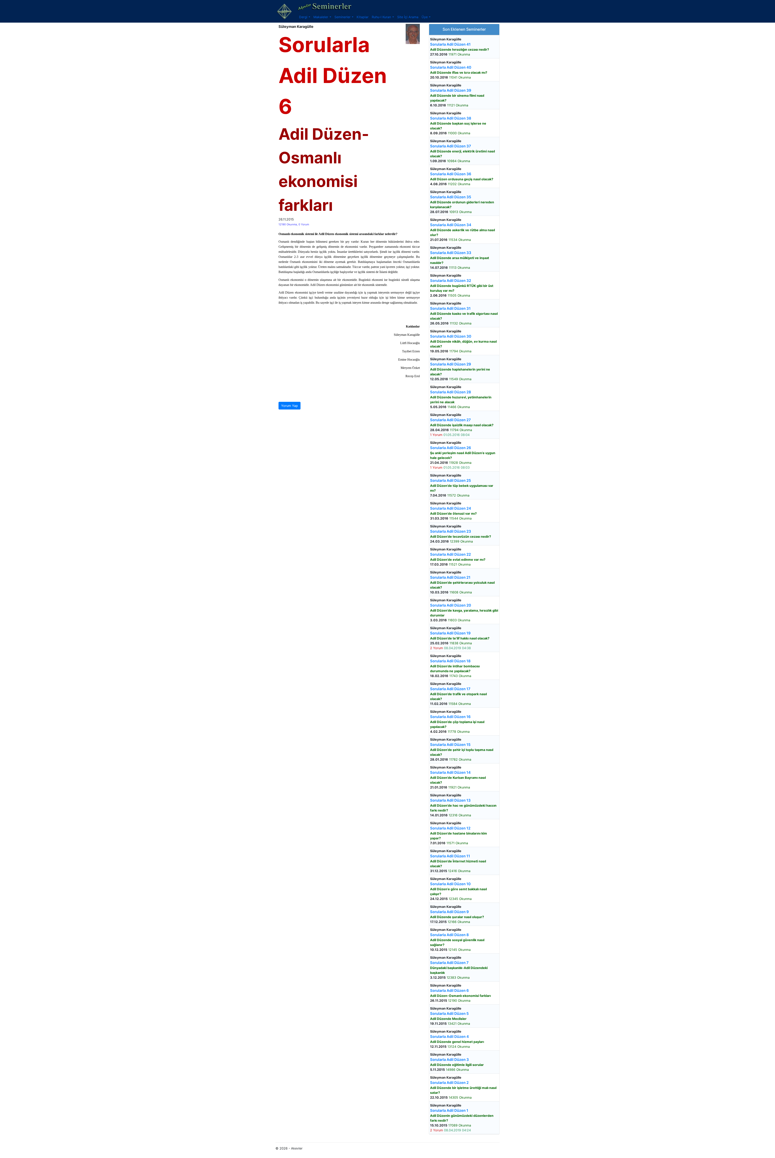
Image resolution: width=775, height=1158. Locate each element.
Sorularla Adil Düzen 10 (450, 884)
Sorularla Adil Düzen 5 (449, 1013)
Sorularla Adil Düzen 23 (450, 531)
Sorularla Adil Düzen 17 (450, 689)
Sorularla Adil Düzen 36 (450, 174)
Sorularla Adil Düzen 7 (449, 963)
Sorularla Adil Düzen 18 (450, 661)
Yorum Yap (289, 406)
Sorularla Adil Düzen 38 (450, 118)
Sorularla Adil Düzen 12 (450, 828)
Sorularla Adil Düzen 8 (449, 935)
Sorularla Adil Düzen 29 (450, 364)
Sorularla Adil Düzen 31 (450, 308)
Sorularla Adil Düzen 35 (450, 197)
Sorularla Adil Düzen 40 (450, 67)
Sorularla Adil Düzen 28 (450, 392)
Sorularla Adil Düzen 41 (450, 44)
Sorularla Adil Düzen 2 (449, 1082)
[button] (304, 17)
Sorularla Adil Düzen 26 (450, 448)
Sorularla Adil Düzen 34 (450, 225)
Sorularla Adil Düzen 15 (450, 744)
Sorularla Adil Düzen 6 (449, 990)
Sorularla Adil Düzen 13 (450, 800)
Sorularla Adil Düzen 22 (450, 554)
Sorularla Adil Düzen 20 (450, 605)
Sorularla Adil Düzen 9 (449, 912)
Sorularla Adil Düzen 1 (449, 1110)
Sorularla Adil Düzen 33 (450, 253)
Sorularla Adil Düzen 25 (450, 480)
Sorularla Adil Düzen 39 (450, 90)
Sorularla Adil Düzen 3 (449, 1059)
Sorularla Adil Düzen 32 (450, 280)
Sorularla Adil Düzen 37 (450, 146)
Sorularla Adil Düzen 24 (450, 508)
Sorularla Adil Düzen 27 (450, 420)
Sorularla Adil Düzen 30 (450, 336)
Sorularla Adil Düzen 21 (450, 577)
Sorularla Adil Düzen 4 (449, 1036)
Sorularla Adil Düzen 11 (450, 856)
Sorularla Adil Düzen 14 (450, 772)
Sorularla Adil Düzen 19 (450, 633)
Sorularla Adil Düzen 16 (450, 717)
